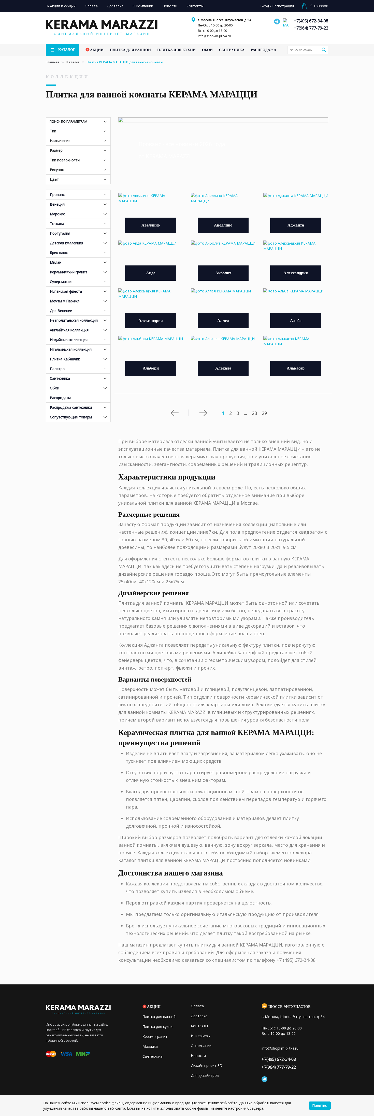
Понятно (319, 1105)
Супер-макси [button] (60, 281)
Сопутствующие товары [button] (71, 417)
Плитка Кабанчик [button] (65, 359)
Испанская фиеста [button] (66, 291)
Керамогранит (154, 1036)
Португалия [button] (60, 233)
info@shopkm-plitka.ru (214, 36)
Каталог (72, 62)
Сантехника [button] (60, 378)
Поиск (324, 50)
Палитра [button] (57, 368)
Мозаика (150, 1046)
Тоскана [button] (57, 223)
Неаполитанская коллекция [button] (74, 320)
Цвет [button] (54, 179)
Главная (52, 62)
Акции (154, 1007)
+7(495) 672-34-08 (311, 21)
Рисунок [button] (57, 169)
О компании (201, 1045)
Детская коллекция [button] (66, 243)
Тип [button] (53, 131)
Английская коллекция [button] (69, 330)
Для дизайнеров (205, 1075)
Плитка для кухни (157, 1026)
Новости (198, 1055)
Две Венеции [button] (61, 310)
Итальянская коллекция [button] (71, 349)
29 (264, 413)
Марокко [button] (57, 213)
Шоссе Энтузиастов (289, 1007)
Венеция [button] (57, 204)
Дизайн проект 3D (206, 1065)
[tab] (78, 194)
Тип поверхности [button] (65, 160)
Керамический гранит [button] (68, 272)
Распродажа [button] (60, 397)
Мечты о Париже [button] (65, 301)
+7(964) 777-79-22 (311, 28)
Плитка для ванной (159, 1016)
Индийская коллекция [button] (69, 339)
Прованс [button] (57, 194)
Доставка (199, 1015)
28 (254, 413)
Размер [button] (56, 150)
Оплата (197, 1006)
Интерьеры (200, 1035)
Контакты (199, 1025)
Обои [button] (54, 388)
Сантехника (152, 1056)
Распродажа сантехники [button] (71, 407)
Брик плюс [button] (59, 252)
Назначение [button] (60, 140)
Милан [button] (55, 262)
